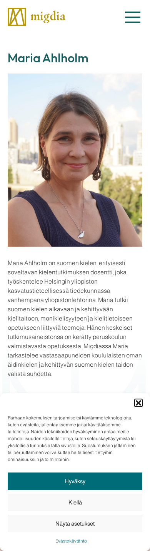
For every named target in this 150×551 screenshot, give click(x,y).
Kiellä (75, 502)
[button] (138, 403)
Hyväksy (75, 481)
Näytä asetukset (75, 523)
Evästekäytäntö (71, 541)
